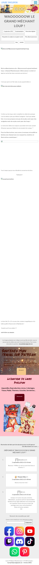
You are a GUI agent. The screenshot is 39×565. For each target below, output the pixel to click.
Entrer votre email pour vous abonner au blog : (19, 519)
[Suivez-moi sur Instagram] (19, 531)
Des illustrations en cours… (30, 446)
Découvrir (21, 370)
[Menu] (35, 2)
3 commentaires (19, 31)
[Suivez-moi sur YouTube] (30, 531)
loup (16, 42)
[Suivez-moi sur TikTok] (30, 541)
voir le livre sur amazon (7, 332)
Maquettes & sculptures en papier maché (12, 37)
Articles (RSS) (27, 562)
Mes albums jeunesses (31, 37)
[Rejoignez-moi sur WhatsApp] (14, 551)
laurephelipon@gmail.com (26, 344)
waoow (22, 42)
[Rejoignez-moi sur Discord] (19, 541)
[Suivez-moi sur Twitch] (9, 541)
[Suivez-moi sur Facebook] (9, 531)
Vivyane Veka (22, 477)
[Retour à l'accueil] (9, 2)
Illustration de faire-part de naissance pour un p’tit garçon (18, 444)
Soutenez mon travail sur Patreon (19, 353)
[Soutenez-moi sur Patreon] (24, 551)
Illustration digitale (30, 31)
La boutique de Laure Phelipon (19, 381)
